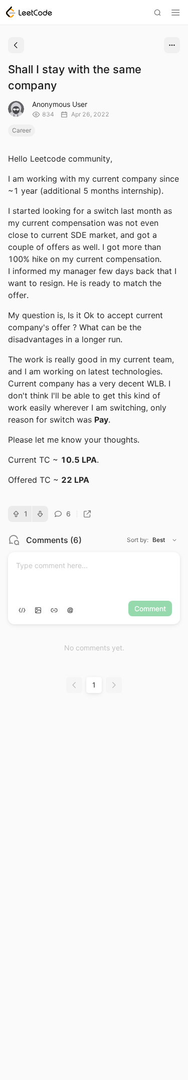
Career (21, 130)
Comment (150, 608)
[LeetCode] (29, 12)
